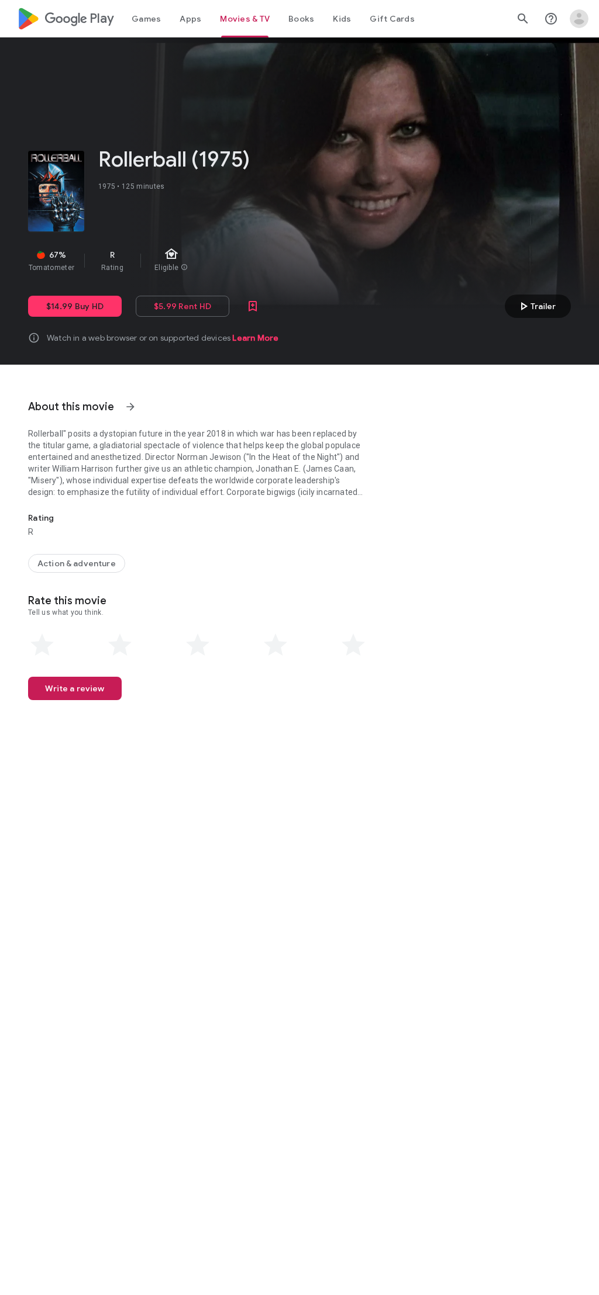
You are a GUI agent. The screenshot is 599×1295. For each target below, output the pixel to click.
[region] (227, 260)
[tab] (146, 18)
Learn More (255, 338)
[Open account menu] (579, 19)
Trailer (536, 306)
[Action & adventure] (76, 563)
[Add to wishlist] (253, 306)
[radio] (42, 645)
